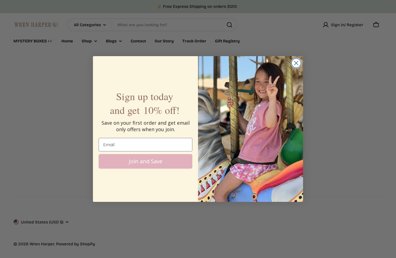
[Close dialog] (296, 63)
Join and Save (145, 161)
